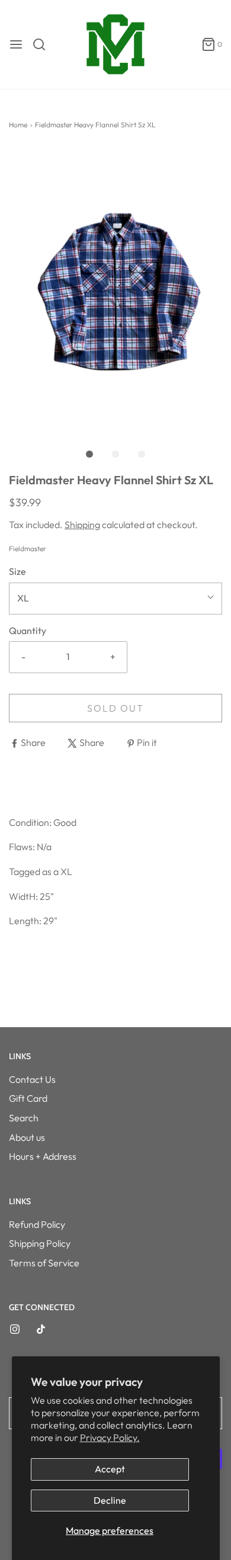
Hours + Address (42, 1156)
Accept (110, 1469)
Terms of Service (44, 1263)
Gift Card (28, 1098)
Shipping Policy (39, 1243)
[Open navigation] (16, 44)
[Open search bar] (43, 44)
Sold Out (115, 708)
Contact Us (32, 1079)
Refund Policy (37, 1224)
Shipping (82, 524)
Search (23, 1118)
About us (27, 1137)
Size (17, 571)
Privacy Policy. (110, 1437)
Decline (110, 1500)
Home (18, 124)
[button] (115, 290)
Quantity (27, 630)
